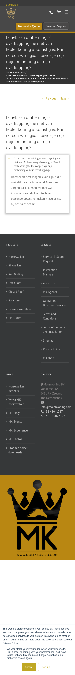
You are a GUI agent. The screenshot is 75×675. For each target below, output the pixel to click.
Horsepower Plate (19, 309)
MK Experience (18, 430)
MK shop (48, 358)
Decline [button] (46, 667)
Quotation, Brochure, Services (54, 303)
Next (63, 98)
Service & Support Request (54, 259)
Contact (12, 5)
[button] (37, 163)
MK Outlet (14, 318)
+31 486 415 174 (51, 12)
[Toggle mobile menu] (67, 12)
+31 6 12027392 (54, 416)
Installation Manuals (50, 272)
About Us (49, 283)
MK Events (15, 421)
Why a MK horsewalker (16, 402)
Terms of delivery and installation (54, 329)
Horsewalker (16, 257)
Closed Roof (16, 292)
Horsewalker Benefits (16, 388)
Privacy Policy (51, 349)
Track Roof (14, 283)
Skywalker (14, 265)
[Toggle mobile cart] (59, 12)
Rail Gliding (15, 274)
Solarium (14, 300)
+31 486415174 (54, 411)
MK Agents (50, 292)
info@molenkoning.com (55, 407)
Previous (50, 98)
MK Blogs (14, 413)
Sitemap (48, 340)
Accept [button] (28, 667)
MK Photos (15, 439)
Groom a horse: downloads (17, 450)
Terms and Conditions (49, 316)
